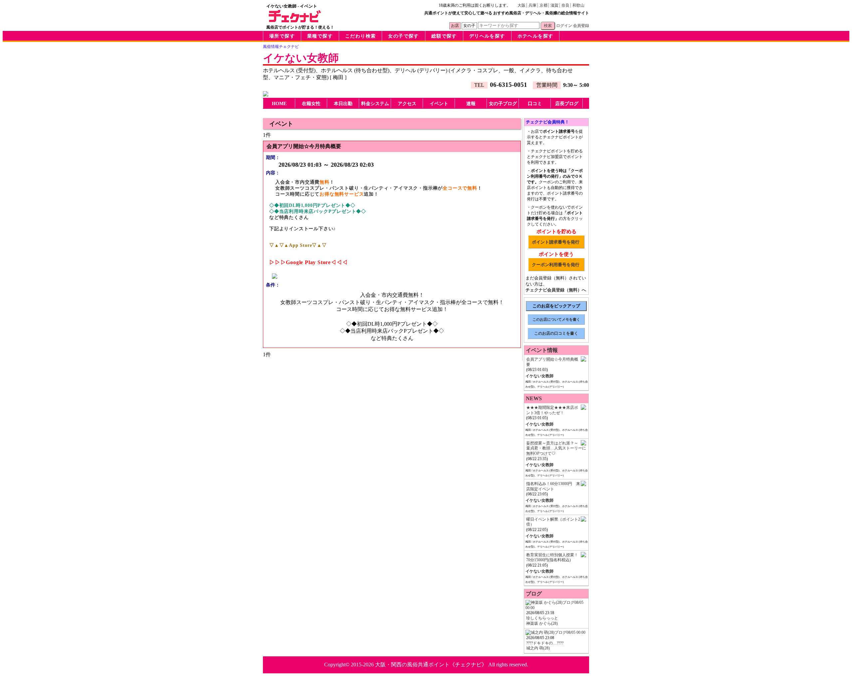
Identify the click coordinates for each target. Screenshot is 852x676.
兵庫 (532, 5)
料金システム (375, 103)
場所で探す (282, 36)
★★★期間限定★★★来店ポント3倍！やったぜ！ (552, 410)
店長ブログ (566, 103)
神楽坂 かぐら (542, 623)
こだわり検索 (360, 36)
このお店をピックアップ (556, 305)
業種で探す (320, 36)
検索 (548, 25)
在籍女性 (311, 103)
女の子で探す (403, 36)
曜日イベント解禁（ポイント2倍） (553, 522)
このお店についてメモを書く (556, 319)
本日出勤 (343, 103)
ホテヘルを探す (535, 36)
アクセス (407, 103)
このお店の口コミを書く (556, 333)
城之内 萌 (538, 648)
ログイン (564, 25)
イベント (439, 103)
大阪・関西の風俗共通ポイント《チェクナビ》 (431, 664)
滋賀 (554, 5)
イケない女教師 (301, 58)
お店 (455, 25)
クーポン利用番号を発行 (555, 264)
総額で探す (444, 36)
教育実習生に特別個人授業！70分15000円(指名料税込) (552, 558)
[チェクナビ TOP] (294, 21)
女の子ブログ (503, 103)
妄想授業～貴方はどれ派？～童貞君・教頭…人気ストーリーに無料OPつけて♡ (556, 448)
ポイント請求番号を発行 (555, 242)
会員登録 (581, 25)
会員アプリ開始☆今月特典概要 (552, 362)
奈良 (565, 5)
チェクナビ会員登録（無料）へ (556, 289)
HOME (279, 103)
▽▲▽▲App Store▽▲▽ (298, 245)
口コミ (535, 103)
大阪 (522, 5)
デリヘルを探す (487, 36)
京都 (543, 5)
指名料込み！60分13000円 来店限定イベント (553, 486)
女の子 (469, 25)
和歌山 (578, 5)
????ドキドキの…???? (544, 643)
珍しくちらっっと (542, 618)
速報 (471, 103)
